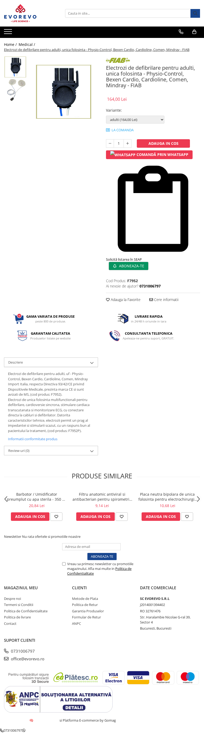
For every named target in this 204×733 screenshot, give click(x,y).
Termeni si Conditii (18, 604)
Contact (10, 623)
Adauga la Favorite (125, 299)
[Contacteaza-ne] (181, 32)
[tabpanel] (63, 92)
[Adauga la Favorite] (56, 516)
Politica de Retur (85, 604)
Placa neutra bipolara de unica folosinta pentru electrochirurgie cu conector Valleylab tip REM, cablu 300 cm (167, 497)
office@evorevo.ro (27, 658)
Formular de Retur (86, 617)
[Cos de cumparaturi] (194, 32)
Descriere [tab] (15, 362)
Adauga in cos (163, 143)
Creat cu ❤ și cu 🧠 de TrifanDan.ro (32, 720)
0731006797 (22, 651)
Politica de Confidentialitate (26, 611)
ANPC (76, 623)
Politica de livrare (17, 617)
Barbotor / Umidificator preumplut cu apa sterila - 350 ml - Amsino (37, 497)
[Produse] (8, 33)
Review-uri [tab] (18, 450)
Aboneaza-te (131, 265)
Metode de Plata (85, 598)
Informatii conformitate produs (32, 439)
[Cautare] (195, 13)
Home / (11, 44)
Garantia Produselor (88, 611)
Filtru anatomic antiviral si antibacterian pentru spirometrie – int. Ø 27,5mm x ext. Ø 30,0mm (102, 497)
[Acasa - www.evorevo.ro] (30, 13)
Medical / (27, 44)
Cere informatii (165, 299)
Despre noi (12, 598)
